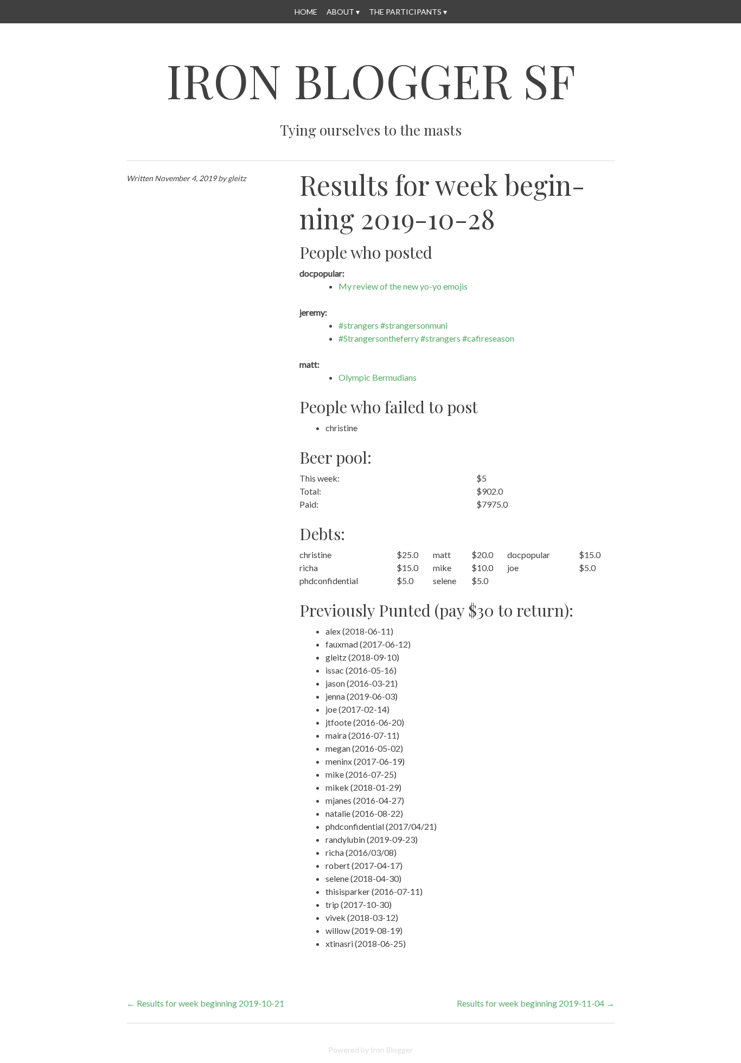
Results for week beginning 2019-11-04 (536, 1003)
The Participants (405, 11)
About (340, 11)
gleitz (237, 178)
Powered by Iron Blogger (370, 1049)
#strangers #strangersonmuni (393, 325)
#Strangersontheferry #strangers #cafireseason (426, 338)
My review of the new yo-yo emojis (403, 286)
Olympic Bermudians (377, 377)
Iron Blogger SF (371, 80)
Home (306, 11)
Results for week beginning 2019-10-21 (205, 1003)
